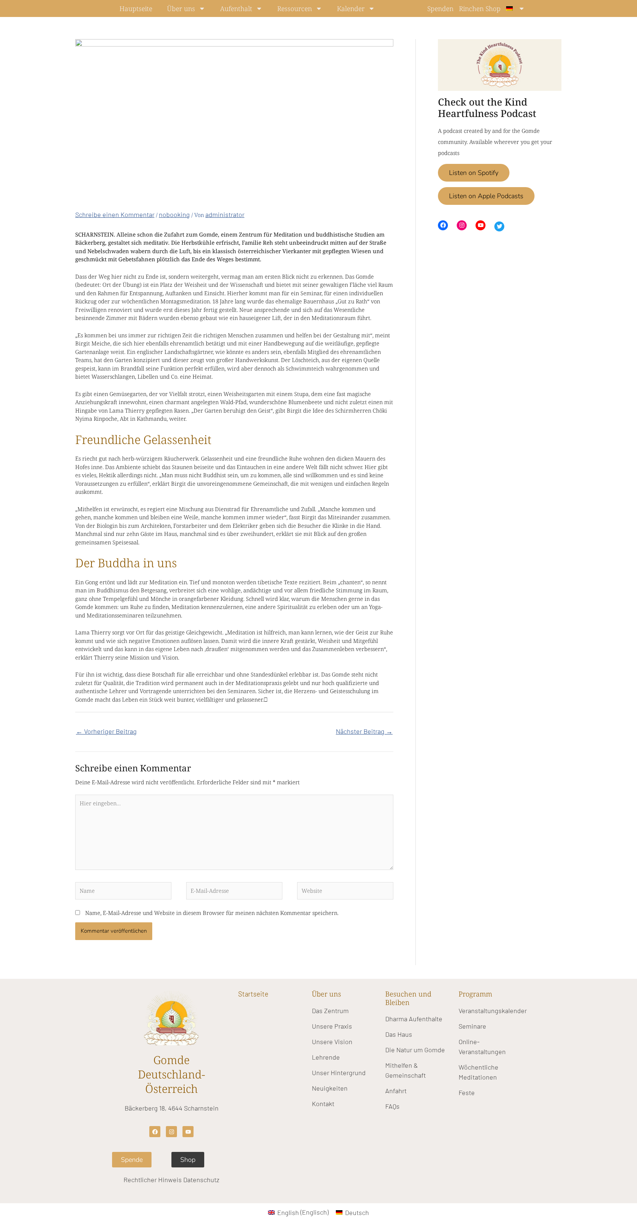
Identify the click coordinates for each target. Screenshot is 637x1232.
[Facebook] (443, 225)
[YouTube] (480, 225)
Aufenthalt (236, 8)
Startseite (253, 994)
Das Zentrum (330, 1010)
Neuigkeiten (330, 1088)
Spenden (440, 8)
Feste (467, 1092)
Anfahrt (396, 1091)
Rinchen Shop (480, 8)
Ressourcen (294, 8)
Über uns (181, 8)
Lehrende (326, 1057)
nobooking (174, 214)
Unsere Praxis (332, 1026)
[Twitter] (499, 226)
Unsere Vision (332, 1041)
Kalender (351, 8)
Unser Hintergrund (339, 1072)
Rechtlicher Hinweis (152, 1180)
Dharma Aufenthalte (413, 1019)
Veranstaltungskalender (493, 1010)
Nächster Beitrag (364, 731)
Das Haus (398, 1034)
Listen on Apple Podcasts (486, 196)
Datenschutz (201, 1180)
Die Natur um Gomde (415, 1050)
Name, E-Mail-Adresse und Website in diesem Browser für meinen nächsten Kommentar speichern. (211, 912)
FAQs (392, 1106)
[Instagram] (462, 225)
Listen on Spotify (473, 172)
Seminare (472, 1026)
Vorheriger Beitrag (106, 731)
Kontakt (323, 1103)
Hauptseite (135, 8)
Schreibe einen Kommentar (114, 214)
